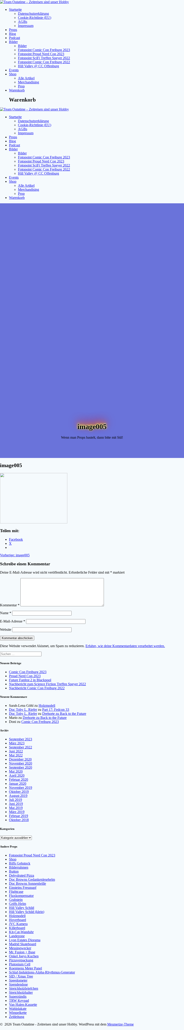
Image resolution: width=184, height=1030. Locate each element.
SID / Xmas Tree (21, 976)
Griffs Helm (17, 904)
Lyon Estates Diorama (24, 940)
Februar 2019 (18, 816)
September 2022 (20, 747)
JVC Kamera (18, 924)
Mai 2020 (16, 771)
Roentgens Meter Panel (25, 968)
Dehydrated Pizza (21, 875)
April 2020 (16, 775)
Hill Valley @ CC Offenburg (38, 66)
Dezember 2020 (20, 759)
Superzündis (17, 996)
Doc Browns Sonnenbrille (27, 883)
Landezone (17, 936)
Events (14, 70)
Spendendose (18, 984)
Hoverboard (17, 920)
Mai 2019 (16, 808)
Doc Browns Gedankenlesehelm (32, 879)
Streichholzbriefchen (23, 988)
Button (14, 871)
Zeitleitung (16, 1017)
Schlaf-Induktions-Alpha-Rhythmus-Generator (42, 972)
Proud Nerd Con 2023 (25, 676)
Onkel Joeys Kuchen (24, 956)
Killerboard (17, 928)
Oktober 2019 (19, 792)
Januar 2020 (17, 783)
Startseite (15, 9)
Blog (12, 34)
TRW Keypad (19, 1000)
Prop (21, 86)
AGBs (22, 22)
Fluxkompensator (21, 896)
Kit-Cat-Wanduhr (21, 932)
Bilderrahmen (18, 867)
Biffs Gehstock (19, 863)
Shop (12, 74)
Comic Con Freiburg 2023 (27, 672)
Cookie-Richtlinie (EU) (34, 18)
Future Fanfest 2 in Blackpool (30, 680)
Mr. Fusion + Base (22, 952)
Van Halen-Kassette (23, 1004)
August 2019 (18, 796)
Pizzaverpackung (21, 960)
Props (13, 30)
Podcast (14, 38)
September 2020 (20, 767)
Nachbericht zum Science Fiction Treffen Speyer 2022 (47, 684)
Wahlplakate (17, 1008)
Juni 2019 (16, 804)
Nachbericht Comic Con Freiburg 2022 (37, 688)
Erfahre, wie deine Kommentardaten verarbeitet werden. (125, 646)
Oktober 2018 (19, 820)
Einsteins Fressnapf (22, 887)
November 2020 (20, 763)
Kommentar (10, 605)
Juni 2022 (16, 751)
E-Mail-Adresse (12, 621)
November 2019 (20, 787)
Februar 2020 (18, 779)
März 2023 (16, 743)
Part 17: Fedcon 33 (55, 709)
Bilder (13, 42)
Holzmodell (47, 705)
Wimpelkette (18, 1013)
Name (5, 613)
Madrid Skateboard (22, 944)
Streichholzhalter (21, 992)
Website (5, 629)
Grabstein (16, 900)
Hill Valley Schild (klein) (26, 912)
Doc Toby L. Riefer (23, 709)
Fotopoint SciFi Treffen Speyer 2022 (44, 58)
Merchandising (28, 82)
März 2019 (16, 812)
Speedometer (18, 980)
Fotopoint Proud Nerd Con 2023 (41, 54)
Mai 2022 (16, 755)
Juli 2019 (15, 800)
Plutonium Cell (19, 964)
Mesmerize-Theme (120, 1024)
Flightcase (16, 891)
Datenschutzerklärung (33, 13)
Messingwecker (20, 948)
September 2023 (20, 739)
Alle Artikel (26, 78)
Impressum (25, 26)
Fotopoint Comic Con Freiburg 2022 (44, 62)
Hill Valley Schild (21, 908)
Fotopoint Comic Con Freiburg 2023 (44, 50)
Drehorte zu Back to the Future (64, 714)
